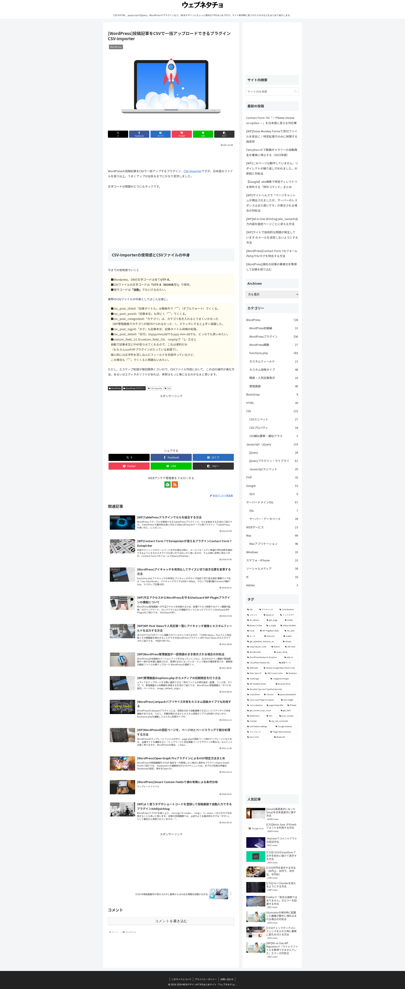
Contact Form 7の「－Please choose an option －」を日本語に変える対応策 (271, 120)
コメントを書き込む (171, 921)
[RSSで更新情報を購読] (175, 484)
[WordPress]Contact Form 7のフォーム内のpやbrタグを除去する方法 (271, 253)
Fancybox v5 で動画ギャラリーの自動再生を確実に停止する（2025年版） (271, 152)
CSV (169, 388)
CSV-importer (193, 171)
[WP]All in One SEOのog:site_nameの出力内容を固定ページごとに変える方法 (272, 221)
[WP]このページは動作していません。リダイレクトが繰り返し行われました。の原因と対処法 (272, 168)
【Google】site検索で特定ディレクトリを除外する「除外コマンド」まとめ (271, 184)
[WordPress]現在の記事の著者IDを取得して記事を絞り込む (271, 266)
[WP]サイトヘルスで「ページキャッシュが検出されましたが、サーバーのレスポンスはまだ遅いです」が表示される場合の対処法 (271, 202)
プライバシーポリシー (206, 979)
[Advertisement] (171, 156)
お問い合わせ (227, 979)
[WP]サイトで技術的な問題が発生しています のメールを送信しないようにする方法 (272, 237)
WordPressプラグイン (135, 388)
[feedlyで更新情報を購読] (167, 484)
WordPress (116, 388)
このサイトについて (181, 979)
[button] (224, 134)
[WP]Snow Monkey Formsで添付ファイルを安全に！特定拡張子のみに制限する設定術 (271, 136)
